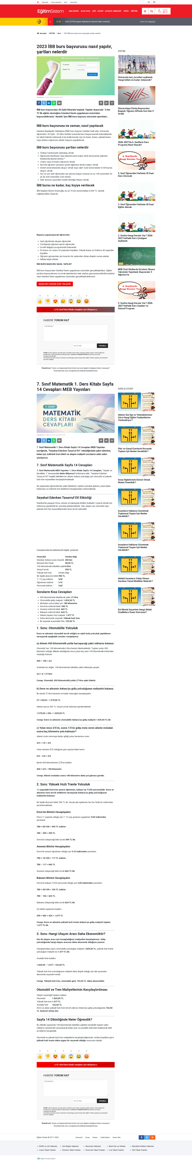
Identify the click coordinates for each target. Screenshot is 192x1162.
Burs (59, 33)
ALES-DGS (85, 11)
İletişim (95, 1137)
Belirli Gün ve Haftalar (117, 1146)
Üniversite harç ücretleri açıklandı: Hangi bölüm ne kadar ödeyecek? (91, 22)
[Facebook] (39, 103)
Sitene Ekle (73, 2)
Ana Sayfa (74, 11)
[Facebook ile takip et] (141, 1137)
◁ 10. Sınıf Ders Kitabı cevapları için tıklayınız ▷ (75, 309)
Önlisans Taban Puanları (71, 1150)
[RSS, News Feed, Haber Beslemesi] (152, 1137)
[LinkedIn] (49, 103)
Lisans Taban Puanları (47, 1150)
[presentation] (44, 21)
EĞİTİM (134, 11)
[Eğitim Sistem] (50, 11)
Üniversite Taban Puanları (95, 1150)
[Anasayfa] (38, 2)
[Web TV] (149, 2)
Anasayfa (42, 33)
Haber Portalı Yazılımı (47, 1159)
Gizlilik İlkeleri (105, 1137)
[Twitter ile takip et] (147, 1137)
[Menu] (145, 11)
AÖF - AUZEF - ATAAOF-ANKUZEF (107, 11)
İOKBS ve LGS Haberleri (48, 1146)
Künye (87, 1137)
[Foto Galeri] (154, 2)
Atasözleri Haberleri (93, 1146)
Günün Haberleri (56, 2)
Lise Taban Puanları (116, 1150)
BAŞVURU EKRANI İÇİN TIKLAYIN (55, 284)
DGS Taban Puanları (139, 1150)
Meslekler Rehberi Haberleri (143, 1146)
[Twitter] (44, 103)
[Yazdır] (59, 103)
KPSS (126, 11)
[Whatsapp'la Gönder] (54, 103)
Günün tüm (147, 22)
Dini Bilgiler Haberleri (70, 1146)
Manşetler (45, 2)
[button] (101, 103)
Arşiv (65, 2)
